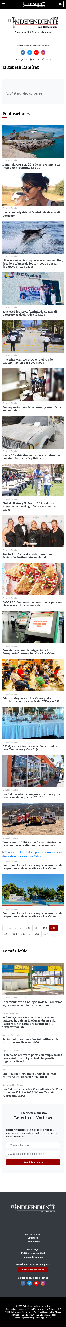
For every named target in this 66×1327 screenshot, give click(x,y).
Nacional (15, 1035)
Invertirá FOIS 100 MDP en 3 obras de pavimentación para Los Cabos (27, 361)
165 (45, 927)
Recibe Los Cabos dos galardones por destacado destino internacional (27, 556)
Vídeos (36, 59)
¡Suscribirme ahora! (33, 1162)
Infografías (22, 59)
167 (6, 933)
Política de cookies (33, 1257)
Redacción (7, 1013)
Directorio (33, 1237)
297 (46, 933)
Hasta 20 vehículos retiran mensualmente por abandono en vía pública (31, 457)
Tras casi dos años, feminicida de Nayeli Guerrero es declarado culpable (29, 313)
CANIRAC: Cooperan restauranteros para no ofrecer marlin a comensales (32, 604)
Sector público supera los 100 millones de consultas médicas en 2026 (30, 1041)
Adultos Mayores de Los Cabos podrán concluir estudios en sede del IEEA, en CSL (30, 700)
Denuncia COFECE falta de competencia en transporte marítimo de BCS (31, 166)
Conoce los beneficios (33, 1270)
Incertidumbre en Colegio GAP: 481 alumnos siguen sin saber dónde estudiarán (32, 1003)
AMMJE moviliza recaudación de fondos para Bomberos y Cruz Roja (29, 748)
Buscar (48, 59)
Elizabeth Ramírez (10, 160)
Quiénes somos (33, 1234)
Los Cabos (18, 1085)
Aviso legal (33, 1249)
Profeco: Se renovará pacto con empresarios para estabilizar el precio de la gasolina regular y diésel (32, 1058)
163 (28, 927)
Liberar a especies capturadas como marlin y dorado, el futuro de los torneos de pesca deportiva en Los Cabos (32, 263)
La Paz (23, 998)
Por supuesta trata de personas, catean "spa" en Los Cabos (32, 409)
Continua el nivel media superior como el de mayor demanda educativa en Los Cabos (32, 867)
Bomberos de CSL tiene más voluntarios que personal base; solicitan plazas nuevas (32, 844)
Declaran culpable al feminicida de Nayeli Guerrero (31, 214)
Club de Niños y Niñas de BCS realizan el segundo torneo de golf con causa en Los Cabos (30, 506)
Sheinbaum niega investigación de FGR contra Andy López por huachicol (29, 1075)
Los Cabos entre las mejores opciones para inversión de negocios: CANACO (31, 796)
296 (37, 933)
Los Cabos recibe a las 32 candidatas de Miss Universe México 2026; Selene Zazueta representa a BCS (32, 1092)
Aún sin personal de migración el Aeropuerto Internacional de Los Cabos (28, 652)
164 (36, 927)
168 (15, 933)
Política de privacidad (33, 1253)
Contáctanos (33, 1241)
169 (23, 933)
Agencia (6, 1035)
